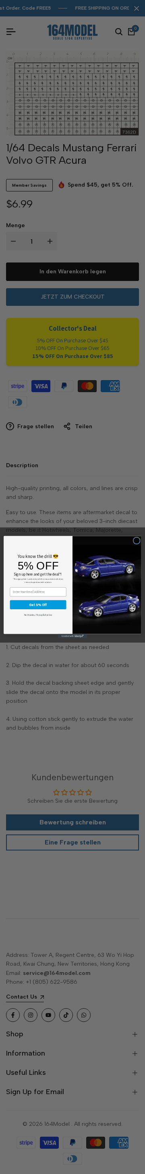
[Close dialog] (136, 540)
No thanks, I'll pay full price (38, 614)
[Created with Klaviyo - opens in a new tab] (72, 636)
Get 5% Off (38, 604)
